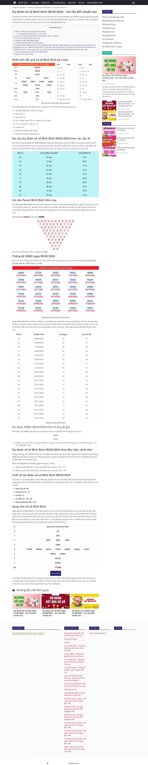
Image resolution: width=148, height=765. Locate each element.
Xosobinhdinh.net (58, 22)
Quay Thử (72, 3)
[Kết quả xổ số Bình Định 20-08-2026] (109, 128)
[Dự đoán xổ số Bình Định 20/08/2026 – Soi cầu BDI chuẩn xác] (55, 595)
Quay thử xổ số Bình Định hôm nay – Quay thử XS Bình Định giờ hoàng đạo (74, 678)
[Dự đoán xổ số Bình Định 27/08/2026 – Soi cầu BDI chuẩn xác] (26, 595)
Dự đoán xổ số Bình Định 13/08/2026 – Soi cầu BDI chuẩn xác (83, 613)
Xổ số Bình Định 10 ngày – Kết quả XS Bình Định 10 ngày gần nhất (75, 701)
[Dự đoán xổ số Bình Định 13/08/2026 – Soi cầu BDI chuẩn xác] (85, 595)
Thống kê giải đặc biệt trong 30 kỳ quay (28, 43)
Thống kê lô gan (108, 28)
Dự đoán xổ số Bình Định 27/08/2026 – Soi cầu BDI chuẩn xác (25, 613)
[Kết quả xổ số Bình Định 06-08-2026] (109, 148)
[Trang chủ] (14, 2)
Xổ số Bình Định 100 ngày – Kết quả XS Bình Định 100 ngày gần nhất (74, 709)
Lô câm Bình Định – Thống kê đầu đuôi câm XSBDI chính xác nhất (74, 648)
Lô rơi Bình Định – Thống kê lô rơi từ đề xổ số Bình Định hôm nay (74, 662)
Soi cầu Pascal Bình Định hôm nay (26, 38)
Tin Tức (81, 3)
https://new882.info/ (32, 764)
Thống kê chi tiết (70, 689)
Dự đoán (23, 7)
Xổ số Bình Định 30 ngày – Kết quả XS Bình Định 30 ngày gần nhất (75, 725)
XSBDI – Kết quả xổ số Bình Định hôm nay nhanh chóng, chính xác (74, 749)
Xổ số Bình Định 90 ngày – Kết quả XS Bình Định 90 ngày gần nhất (75, 741)
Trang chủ (15, 7)
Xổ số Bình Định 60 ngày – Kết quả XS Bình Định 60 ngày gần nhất (75, 733)
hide (59, 27)
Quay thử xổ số (22, 511)
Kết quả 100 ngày (70, 639)
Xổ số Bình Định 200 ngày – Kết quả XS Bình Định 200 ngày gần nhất (74, 717)
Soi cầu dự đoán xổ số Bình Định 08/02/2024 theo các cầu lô (35, 36)
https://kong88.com (23, 760)
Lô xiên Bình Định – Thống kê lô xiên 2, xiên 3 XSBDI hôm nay (74, 670)
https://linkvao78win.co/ (98, 633)
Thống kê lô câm (108, 24)
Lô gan (19, 321)
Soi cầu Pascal (108, 39)
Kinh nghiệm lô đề (94, 3)
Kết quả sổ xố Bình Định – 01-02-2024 (31, 34)
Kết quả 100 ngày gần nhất (113, 17)
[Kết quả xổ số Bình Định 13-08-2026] (109, 138)
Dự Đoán (35, 3)
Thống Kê (45, 3)
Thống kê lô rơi (108, 32)
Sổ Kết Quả (22, 3)
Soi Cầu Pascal (59, 3)
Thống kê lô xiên (108, 35)
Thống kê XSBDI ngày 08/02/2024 (26, 40)
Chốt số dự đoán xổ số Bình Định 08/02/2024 (30, 52)
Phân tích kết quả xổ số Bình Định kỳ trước (29, 31)
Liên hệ (67, 642)
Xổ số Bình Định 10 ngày (112, 46)
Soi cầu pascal (22, 204)
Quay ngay (55, 573)
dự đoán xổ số (34, 143)
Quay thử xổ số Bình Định (23, 54)
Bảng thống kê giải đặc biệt (113, 21)
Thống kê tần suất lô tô (111, 43)
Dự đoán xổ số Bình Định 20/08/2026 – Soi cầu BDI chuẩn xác (54, 613)
